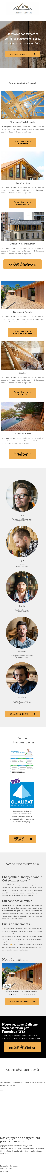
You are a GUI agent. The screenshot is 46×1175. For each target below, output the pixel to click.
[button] (4, 978)
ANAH (11, 944)
